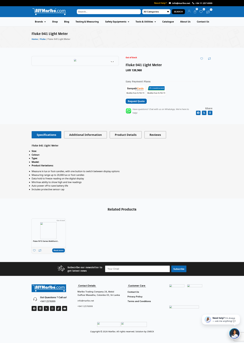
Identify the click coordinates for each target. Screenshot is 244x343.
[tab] (46, 134)
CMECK (150, 331)
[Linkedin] (40, 308)
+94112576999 (47, 301)
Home (35, 39)
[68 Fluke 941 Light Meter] (75, 61)
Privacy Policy (135, 296)
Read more (58, 250)
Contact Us (133, 292)
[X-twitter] (46, 308)
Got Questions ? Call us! (53, 297)
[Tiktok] (58, 308)
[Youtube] (64, 308)
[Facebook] (34, 308)
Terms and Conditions (139, 301)
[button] (198, 113)
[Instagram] (52, 308)
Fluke (43, 39)
